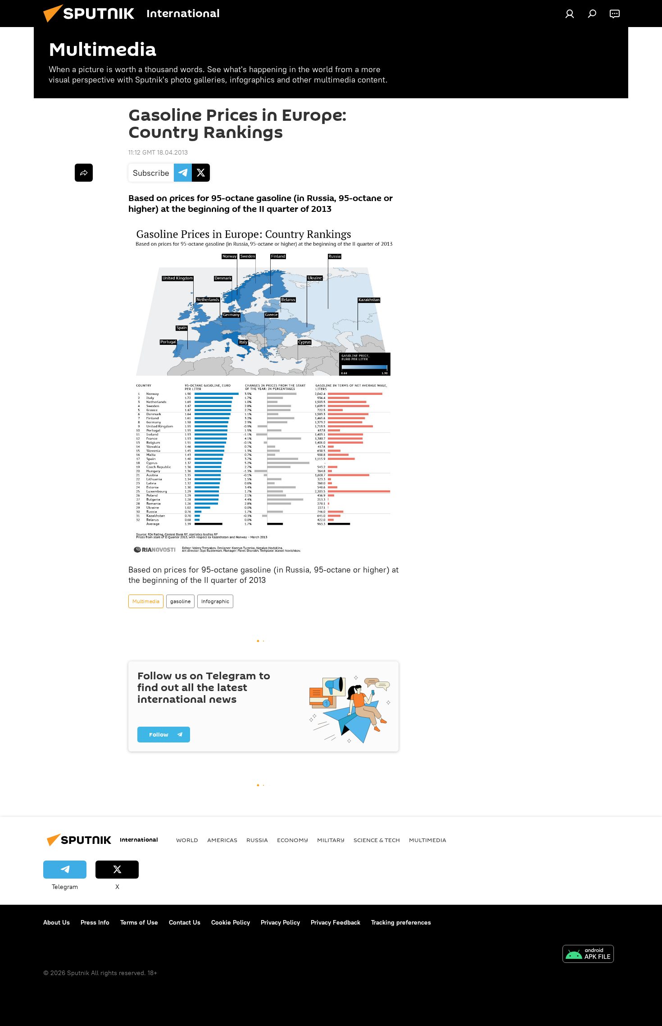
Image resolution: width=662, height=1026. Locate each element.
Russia (257, 840)
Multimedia (145, 601)
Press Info (95, 922)
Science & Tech (377, 840)
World (187, 840)
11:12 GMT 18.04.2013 (158, 152)
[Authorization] (570, 14)
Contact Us (184, 922)
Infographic (215, 601)
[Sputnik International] (92, 25)
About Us (56, 922)
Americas (222, 840)
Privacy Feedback (335, 922)
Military (331, 840)
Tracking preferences (401, 922)
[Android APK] (588, 955)
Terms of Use (139, 922)
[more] (84, 173)
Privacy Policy (280, 922)
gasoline (180, 601)
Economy (292, 840)
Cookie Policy (230, 922)
